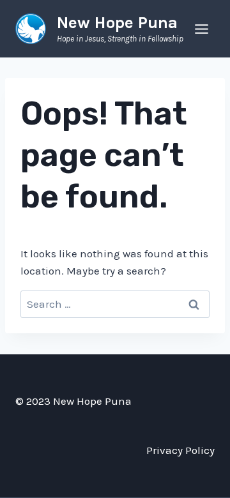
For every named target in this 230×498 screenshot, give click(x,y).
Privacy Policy (180, 450)
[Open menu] (201, 28)
